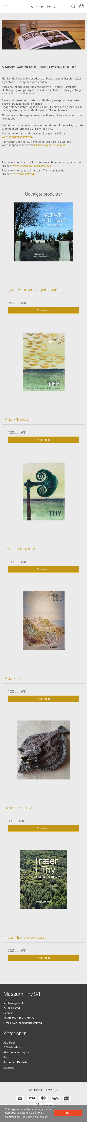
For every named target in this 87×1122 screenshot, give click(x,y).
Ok (67, 1113)
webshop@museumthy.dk (17, 137)
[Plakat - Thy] (43, 632)
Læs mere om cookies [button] (35, 1117)
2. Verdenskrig (12, 1047)
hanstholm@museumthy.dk (49, 145)
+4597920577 (26, 1018)
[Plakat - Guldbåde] (43, 373)
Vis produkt (43, 310)
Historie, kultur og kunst (17, 1052)
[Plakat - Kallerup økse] (43, 502)
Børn (6, 1057)
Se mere (8, 1067)
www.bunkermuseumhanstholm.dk (32, 166)
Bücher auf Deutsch (15, 1062)
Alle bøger (10, 1042)
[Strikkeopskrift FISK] (43, 761)
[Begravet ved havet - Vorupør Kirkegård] (43, 243)
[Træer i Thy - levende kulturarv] (43, 891)
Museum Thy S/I (43, 7)
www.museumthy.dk (23, 174)
